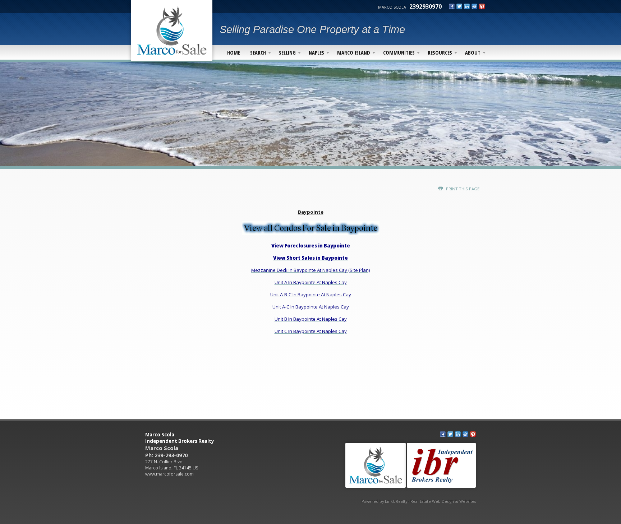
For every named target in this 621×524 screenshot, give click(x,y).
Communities (399, 52)
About (472, 52)
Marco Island (353, 52)
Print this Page (462, 188)
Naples (316, 52)
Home (233, 52)
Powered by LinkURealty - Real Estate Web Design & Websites (419, 501)
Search (258, 52)
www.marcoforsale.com (169, 474)
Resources (440, 52)
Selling (287, 52)
